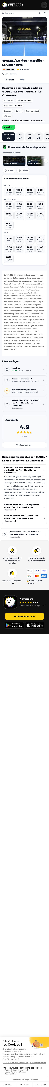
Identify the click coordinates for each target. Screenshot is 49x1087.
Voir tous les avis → (24, 445)
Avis (22, 79)
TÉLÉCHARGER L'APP (24, 616)
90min (10, 170)
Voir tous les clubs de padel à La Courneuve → (23, 120)
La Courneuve (8, 13)
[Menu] (44, 5)
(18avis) (27, 69)
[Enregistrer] (44, 13)
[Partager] (39, 13)
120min (25, 170)
